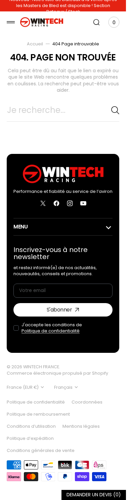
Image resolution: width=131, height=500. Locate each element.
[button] (11, 22)
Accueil (35, 44)
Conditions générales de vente (41, 450)
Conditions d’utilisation (31, 426)
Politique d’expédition (30, 438)
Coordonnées (87, 402)
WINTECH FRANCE (41, 367)
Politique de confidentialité (50, 331)
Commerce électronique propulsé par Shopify (57, 373)
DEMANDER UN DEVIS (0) (94, 495)
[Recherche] (115, 110)
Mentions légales (81, 426)
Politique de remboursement (38, 414)
